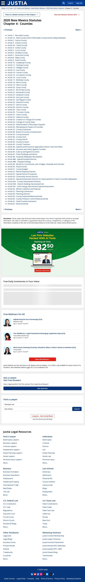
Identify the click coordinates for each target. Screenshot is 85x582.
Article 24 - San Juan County (18, 97)
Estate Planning (48, 453)
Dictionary (46, 472)
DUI (44, 449)
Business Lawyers (10, 443)
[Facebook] (38, 574)
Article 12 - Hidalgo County (18, 67)
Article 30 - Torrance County (18, 112)
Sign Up (79, 3)
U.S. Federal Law (10, 500)
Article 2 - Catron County (17, 40)
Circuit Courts (8, 517)
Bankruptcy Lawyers (11, 440)
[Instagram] (41, 574)
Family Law (46, 456)
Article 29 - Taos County (17, 110)
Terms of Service (47, 579)
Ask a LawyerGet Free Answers (12, 379)
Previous (8, 30)
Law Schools (48, 468)
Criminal (45, 443)
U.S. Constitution (9, 504)
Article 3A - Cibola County (17, 45)
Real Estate (7, 488)
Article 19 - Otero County (17, 85)
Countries (7, 555)
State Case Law (48, 510)
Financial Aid (47, 478)
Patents (6, 549)
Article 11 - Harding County (18, 65)
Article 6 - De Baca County (18, 53)
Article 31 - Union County (17, 114)
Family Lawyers (9, 456)
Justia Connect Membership (53, 536)
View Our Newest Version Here (65, 15)
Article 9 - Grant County (17, 60)
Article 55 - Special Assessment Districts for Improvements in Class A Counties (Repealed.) (42, 179)
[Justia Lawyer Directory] (53, 574)
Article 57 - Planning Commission (20, 191)
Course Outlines (48, 482)
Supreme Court (9, 514)
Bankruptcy (47, 440)
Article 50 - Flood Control (17, 166)
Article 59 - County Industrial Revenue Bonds (25, 196)
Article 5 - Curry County (17, 50)
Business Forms (9, 542)
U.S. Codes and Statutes (22, 8)
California (46, 514)
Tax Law (6, 491)
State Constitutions (50, 504)
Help (37, 579)
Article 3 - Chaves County (17, 43)
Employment (8, 478)
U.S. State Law (49, 500)
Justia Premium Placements (53, 542)
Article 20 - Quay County (17, 87)
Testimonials (47, 555)
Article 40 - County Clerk (17, 137)
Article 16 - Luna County (17, 77)
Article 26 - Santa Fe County (18, 102)
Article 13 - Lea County (16, 70)
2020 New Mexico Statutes (55, 8)
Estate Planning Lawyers (12, 453)
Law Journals (47, 485)
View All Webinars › (42, 359)
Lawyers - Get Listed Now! (42, 416)
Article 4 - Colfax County (17, 48)
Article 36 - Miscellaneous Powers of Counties (25, 127)
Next (78, 30)
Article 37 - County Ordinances (19, 129)
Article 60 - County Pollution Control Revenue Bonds (28, 199)
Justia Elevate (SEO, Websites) (53, 546)
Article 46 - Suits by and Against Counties (23, 152)
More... (5, 463)
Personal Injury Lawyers (12, 459)
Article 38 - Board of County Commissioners (24, 132)
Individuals (47, 436)
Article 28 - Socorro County (18, 107)
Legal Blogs (7, 539)
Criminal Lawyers (9, 446)
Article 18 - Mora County (17, 82)
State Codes (47, 507)
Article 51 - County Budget (18, 169)
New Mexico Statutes (38, 8)
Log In (70, 3)
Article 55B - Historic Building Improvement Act (26, 184)
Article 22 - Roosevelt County (19, 92)
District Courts (8, 520)
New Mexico (50, 218)
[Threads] (44, 574)
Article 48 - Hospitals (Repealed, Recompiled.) (25, 157)
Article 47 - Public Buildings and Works (22, 154)
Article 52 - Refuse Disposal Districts (22, 171)
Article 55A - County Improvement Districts (24, 181)
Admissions (46, 475)
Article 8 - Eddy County (16, 58)
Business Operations (11, 475)
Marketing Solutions (51, 532)
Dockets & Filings (9, 523)
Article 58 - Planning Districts (19, 194)
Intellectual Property (11, 482)
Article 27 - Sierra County (17, 105)
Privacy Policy (60, 579)
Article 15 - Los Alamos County (19, 75)
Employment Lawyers (11, 449)
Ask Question (42, 388)
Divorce (45, 446)
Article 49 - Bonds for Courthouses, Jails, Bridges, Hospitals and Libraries (36, 164)
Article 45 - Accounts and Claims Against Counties (27, 149)
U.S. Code (6, 507)
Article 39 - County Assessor (18, 134)
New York (46, 520)
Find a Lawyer (10, 399)
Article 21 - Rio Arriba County (19, 90)
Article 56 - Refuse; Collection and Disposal (24, 189)
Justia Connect (9, 579)
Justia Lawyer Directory (51, 539)
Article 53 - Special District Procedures (22, 174)
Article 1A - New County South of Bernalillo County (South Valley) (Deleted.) (37, 38)
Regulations (7, 510)
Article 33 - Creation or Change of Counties (24, 119)
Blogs (44, 488)
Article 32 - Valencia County (18, 117)
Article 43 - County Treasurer (19, 144)
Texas (44, 523)
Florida (45, 517)
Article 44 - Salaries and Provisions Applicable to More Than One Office (35, 147)
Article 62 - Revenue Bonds (18, 204)
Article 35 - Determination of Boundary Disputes (26, 124)
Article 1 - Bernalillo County (18, 35)
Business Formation (11, 472)
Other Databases (11, 532)
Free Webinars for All (14, 314)
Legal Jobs (7, 536)
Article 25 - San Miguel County (19, 100)
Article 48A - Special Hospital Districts (22, 159)
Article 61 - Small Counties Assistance (22, 201)
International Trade (10, 485)
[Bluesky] (47, 574)
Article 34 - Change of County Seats (21, 122)
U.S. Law (9, 8)
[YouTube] (35, 574)
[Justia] (17, 3)
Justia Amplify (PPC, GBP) (52, 549)
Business (7, 468)
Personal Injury (48, 459)
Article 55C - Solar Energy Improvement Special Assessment (31, 186)
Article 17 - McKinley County (18, 80)
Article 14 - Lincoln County (18, 72)
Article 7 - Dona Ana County (18, 55)
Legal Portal (20, 579)
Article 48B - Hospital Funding (19, 162)
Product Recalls (9, 546)
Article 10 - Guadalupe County (19, 62)
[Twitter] (50, 574)
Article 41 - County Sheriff (17, 139)
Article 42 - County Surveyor (18, 142)
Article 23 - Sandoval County (18, 95)
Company (30, 579)
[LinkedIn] (32, 574)
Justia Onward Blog (49, 552)
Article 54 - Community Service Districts (23, 176)
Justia (3, 8)
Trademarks (8, 552)
